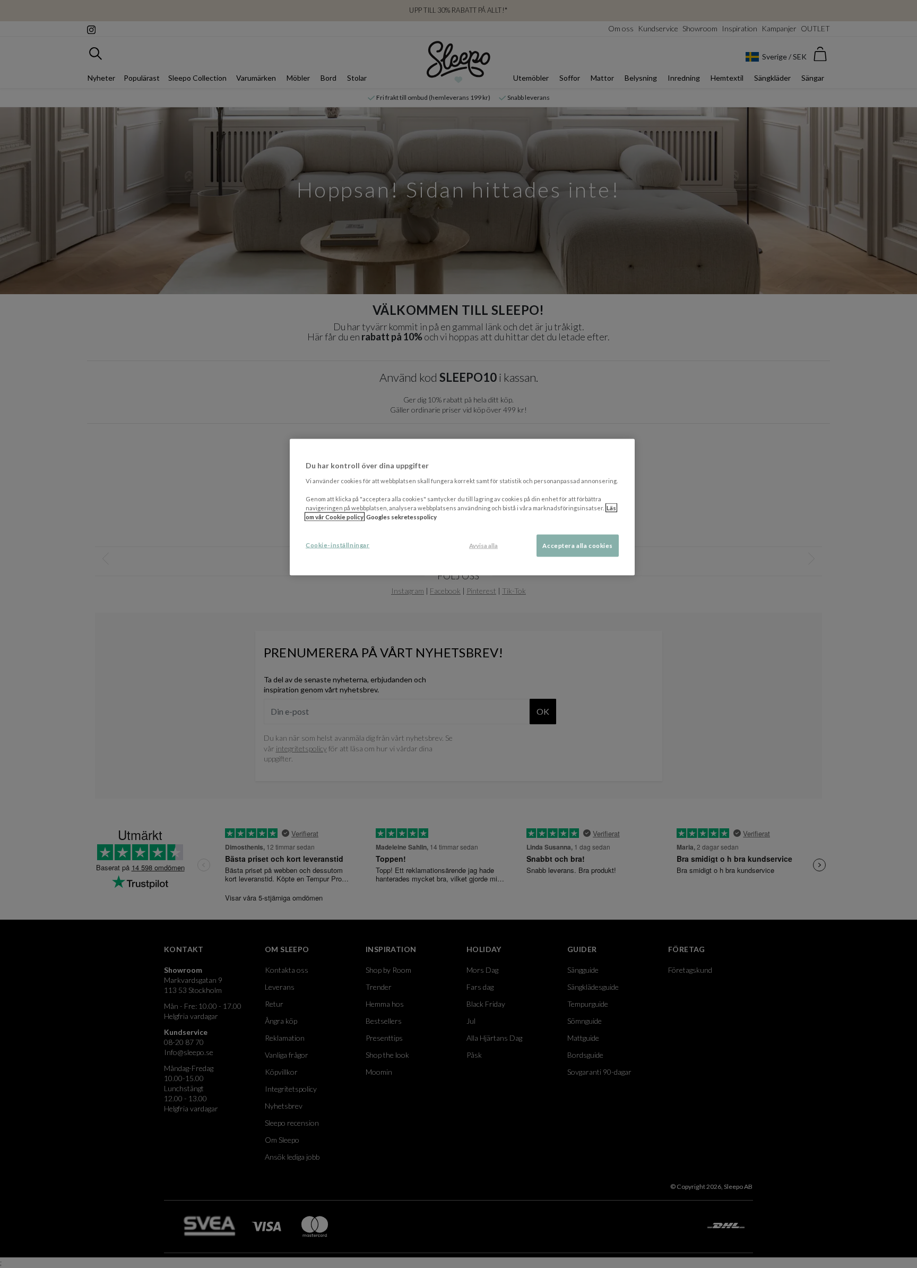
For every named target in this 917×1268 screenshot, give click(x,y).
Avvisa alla (483, 545)
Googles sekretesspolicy (401, 516)
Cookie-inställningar (337, 545)
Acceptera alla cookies (577, 545)
